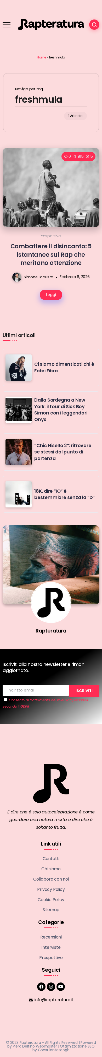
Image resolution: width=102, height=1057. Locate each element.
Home (41, 57)
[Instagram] (51, 986)
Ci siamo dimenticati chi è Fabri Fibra (64, 367)
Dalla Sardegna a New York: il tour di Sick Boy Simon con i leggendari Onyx (60, 410)
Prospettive (50, 236)
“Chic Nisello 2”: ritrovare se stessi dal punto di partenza (62, 452)
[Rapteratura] (51, 24)
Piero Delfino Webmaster (35, 1046)
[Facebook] (41, 986)
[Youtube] (60, 986)
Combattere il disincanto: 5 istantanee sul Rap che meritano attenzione (51, 254)
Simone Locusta (38, 276)
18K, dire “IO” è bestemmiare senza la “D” (64, 494)
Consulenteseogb (54, 1050)
